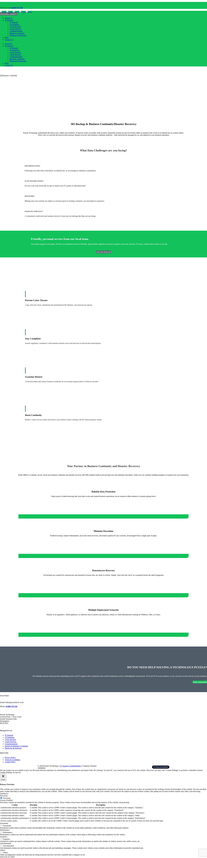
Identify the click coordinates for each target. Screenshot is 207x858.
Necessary (7, 798)
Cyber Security (10, 740)
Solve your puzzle (200, 682)
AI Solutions (9, 737)
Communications (11, 744)
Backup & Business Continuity (16, 746)
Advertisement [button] (5, 843)
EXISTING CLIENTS (8, 14)
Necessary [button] (4, 796)
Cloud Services (10, 742)
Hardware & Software (13, 748)
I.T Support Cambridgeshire (70, 766)
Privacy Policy (10, 758)
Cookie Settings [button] (6, 772)
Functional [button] (4, 823)
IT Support (9, 735)
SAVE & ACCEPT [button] (7, 857)
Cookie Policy (10, 762)
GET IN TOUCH (103, 252)
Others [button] (2, 850)
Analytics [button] (3, 837)
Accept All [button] (17, 772)
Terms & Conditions (12, 760)
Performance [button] (5, 830)
